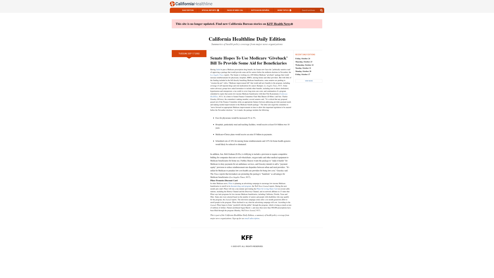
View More (309, 81)
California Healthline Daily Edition (247, 38)
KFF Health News (278, 23)
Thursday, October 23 (303, 61)
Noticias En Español (260, 10)
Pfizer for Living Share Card (267, 189)
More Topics (283, 10)
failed (218, 69)
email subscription (251, 218)
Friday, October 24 (302, 58)
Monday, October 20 (303, 71)
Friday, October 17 (302, 74)
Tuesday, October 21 (303, 68)
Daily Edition (188, 10)
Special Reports (209, 10)
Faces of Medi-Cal (235, 10)
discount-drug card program (241, 186)
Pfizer (230, 183)
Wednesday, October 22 (304, 65)
